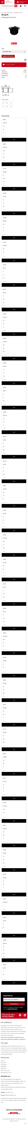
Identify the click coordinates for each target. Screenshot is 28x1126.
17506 (4, 535)
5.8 (4, 376)
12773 (4, 729)
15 (3, 618)
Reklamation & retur (6, 1072)
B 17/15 (5, 781)
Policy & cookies (5, 1070)
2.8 (4, 150)
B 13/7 (4, 968)
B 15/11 (4, 660)
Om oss (3, 1060)
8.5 (3, 541)
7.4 (3, 351)
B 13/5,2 (5, 317)
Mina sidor (3, 1062)
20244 (4, 412)
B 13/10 (5, 562)
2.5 (4, 126)
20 (3, 809)
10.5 (4, 639)
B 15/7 (4, 611)
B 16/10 (5, 943)
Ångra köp (3, 1068)
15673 (4, 510)
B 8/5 (4, 268)
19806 (4, 338)
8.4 (3, 693)
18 (3, 714)
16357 (4, 289)
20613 (4, 314)
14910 (4, 119)
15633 (4, 584)
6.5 (4, 492)
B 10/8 (4, 853)
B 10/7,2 (5, 415)
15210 (4, 485)
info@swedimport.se (10, 1095)
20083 (4, 940)
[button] (2, 2)
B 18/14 (5, 757)
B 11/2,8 (5, 147)
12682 (4, 657)
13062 (4, 387)
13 (3, 203)
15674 (4, 265)
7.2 (4, 418)
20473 (4, 193)
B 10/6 (4, 440)
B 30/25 (5, 828)
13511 (4, 778)
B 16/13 (5, 732)
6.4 (4, 178)
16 (3, 739)
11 (3, 154)
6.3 (4, 863)
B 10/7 (4, 587)
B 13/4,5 (5, 245)
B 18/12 (5, 708)
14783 (4, 633)
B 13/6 (4, 464)
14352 (4, 753)
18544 (4, 608)
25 (3, 832)
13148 (4, 559)
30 (3, 835)
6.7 (4, 953)
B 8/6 (4, 391)
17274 (4, 802)
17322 (4, 242)
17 (3, 788)
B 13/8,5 (5, 538)
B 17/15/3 (5, 902)
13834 (4, 363)
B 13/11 (4, 877)
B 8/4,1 (4, 221)
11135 (4, 825)
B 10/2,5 (5, 123)
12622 (4, 917)
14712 (4, 874)
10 (3, 129)
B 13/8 (4, 513)
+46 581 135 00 (9, 1092)
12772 (4, 461)
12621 (4, 964)
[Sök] (15, 6)
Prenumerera (14, 1004)
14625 (4, 680)
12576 (4, 168)
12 (3, 686)
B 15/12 (5, 683)
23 (3, 812)
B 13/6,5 (5, 489)
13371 (4, 704)
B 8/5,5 (4, 366)
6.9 (4, 548)
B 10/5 (4, 292)
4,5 (3, 249)
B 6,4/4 (4, 172)
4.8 (4, 157)
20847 (4, 217)
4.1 (3, 224)
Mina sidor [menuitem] (21, 6)
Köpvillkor (3, 1066)
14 (3, 760)
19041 (4, 144)
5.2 (4, 320)
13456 (4, 850)
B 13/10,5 (5, 636)
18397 (4, 899)
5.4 (3, 345)
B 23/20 (5, 806)
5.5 (3, 278)
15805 (4, 436)
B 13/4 (4, 196)
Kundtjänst (4, 1064)
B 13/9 (4, 921)
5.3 (3, 182)
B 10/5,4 (5, 341)
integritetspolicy (12, 1009)
